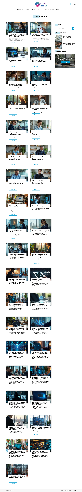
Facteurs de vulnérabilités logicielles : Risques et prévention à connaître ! (15, 232)
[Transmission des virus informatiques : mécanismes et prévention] (40, 445)
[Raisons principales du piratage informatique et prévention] (40, 421)
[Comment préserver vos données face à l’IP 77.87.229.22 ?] (17, 101)
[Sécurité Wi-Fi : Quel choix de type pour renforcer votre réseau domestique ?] (40, 347)
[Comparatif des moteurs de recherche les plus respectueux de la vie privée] (17, 445)
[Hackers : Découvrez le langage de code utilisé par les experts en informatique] (17, 397)
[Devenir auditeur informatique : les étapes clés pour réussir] (17, 249)
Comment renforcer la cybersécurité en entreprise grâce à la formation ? (39, 281)
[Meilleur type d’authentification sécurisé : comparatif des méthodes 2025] (40, 323)
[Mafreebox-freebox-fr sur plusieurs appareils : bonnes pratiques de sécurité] (40, 151)
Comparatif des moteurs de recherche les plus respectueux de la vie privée (17, 452)
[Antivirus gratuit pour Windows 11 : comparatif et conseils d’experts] (17, 53)
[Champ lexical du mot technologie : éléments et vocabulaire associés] (58, 38)
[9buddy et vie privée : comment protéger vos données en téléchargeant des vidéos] (17, 77)
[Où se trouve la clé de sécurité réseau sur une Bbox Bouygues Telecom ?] (40, 101)
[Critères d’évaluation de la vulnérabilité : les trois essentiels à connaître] (17, 372)
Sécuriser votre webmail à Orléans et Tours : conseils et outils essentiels (16, 428)
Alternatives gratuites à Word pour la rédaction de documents (65, 59)
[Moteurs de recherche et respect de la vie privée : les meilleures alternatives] (17, 200)
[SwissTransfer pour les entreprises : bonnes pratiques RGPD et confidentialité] (17, 126)
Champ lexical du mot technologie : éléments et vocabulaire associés (67, 37)
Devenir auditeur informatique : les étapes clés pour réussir (17, 255)
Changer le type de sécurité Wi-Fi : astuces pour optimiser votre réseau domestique (40, 378)
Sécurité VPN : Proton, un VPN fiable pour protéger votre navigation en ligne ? (40, 256)
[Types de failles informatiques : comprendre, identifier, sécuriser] (40, 200)
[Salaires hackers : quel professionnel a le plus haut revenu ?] (40, 77)
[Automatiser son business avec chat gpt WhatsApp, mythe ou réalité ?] (58, 45)
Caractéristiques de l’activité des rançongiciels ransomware (17, 477)
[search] (72, 4)
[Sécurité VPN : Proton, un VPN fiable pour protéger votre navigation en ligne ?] (40, 249)
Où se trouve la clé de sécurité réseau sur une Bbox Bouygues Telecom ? (40, 108)
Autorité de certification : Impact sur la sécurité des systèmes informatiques (17, 353)
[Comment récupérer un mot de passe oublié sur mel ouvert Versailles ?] (40, 126)
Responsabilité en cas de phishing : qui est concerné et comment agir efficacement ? (16, 182)
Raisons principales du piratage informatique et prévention (40, 428)
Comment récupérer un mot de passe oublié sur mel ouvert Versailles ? (40, 133)
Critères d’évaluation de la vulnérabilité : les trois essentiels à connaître (17, 378)
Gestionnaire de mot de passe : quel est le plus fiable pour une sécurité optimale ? (17, 329)
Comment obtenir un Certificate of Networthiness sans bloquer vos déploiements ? (17, 35)
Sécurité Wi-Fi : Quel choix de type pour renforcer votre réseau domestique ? (40, 353)
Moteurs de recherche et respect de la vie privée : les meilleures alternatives (17, 207)
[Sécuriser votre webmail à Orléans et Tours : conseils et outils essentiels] (17, 421)
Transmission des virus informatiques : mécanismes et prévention (40, 452)
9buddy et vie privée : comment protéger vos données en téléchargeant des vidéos (17, 84)
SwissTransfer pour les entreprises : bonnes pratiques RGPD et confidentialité (16, 133)
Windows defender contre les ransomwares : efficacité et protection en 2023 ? (39, 403)
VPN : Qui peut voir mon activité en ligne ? (17, 280)
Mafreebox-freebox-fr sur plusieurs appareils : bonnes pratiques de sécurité (39, 158)
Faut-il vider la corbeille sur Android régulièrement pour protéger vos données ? (16, 158)
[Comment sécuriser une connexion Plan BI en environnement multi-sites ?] (40, 53)
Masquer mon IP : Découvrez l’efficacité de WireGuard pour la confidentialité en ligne (17, 305)
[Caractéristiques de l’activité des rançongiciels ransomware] (17, 470)
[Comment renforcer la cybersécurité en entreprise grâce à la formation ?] (40, 274)
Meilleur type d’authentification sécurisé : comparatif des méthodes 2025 (40, 329)
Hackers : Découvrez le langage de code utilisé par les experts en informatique (17, 403)
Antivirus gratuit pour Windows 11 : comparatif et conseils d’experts (17, 60)
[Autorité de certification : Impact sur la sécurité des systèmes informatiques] (17, 347)
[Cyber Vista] (41, 4)
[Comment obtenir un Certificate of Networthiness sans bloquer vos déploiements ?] (17, 28)
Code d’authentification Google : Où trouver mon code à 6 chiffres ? (40, 35)
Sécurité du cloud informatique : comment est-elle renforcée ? (40, 231)
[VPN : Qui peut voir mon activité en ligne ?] (17, 274)
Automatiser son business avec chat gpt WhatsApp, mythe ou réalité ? (69, 44)
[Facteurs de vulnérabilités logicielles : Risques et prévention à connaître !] (17, 225)
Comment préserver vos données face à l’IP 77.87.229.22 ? (17, 108)
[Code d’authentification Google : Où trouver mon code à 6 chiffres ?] (40, 28)
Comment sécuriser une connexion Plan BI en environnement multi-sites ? (39, 60)
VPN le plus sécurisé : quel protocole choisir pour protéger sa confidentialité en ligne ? (40, 182)
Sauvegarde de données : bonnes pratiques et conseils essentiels (39, 305)
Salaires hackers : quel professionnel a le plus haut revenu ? (39, 84)
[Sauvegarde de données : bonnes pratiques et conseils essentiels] (40, 299)
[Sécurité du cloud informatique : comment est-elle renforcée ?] (40, 225)
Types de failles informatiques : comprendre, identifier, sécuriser (40, 206)
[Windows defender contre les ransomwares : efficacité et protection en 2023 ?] (40, 397)
